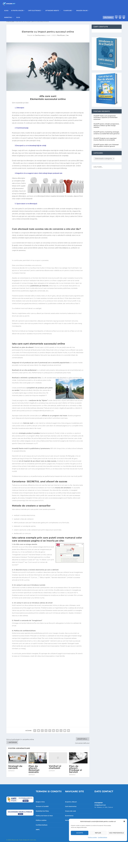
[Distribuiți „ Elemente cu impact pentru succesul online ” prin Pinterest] (50, 730)
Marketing (8, 17)
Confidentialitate (102, 837)
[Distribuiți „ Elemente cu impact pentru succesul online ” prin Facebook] (35, 730)
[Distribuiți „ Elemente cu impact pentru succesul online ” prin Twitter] (38, 730)
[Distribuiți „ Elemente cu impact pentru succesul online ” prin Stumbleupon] (61, 730)
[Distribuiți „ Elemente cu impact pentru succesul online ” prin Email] (65, 730)
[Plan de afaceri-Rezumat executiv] (38, 757)
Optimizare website (52, 10)
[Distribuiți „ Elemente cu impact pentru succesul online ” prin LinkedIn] (53, 730)
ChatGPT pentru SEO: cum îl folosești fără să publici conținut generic (106, 145)
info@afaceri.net (100, 805)
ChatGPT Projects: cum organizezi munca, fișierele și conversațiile (105, 139)
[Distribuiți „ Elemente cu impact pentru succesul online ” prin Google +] (42, 730)
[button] (124, 821)
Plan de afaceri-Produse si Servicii (75, 769)
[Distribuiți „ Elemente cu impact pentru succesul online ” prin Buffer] (57, 730)
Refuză (98, 833)
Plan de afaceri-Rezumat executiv (34, 769)
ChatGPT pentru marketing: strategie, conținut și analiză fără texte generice (106, 132)
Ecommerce (69, 815)
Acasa (6, 10)
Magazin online (82, 10)
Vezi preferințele (116, 833)
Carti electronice (34, 10)
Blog (18, 17)
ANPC (38, 829)
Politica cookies (92, 837)
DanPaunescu (40, 35)
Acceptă (79, 833)
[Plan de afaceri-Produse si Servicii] (78, 757)
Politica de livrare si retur (44, 815)
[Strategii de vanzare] (17, 757)
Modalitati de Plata (42, 811)
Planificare (68, 10)
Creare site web (70, 811)
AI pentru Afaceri (17, 10)
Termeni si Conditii (42, 806)
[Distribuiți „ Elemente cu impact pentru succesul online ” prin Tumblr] (46, 730)
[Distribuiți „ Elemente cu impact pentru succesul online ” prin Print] (68, 730)
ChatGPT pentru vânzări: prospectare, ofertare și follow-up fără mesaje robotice (106, 125)
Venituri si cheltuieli (55, 767)
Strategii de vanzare (15, 767)
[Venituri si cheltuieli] (58, 757)
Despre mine (40, 802)
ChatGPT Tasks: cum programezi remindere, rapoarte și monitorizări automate (106, 117)
